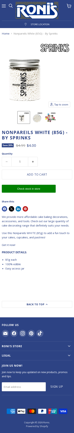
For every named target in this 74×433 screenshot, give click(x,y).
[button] (24, 117)
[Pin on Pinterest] (25, 209)
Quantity (7, 153)
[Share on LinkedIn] (18, 209)
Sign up (56, 387)
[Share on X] (11, 209)
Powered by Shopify (37, 426)
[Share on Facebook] (4, 209)
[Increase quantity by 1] (33, 162)
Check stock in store (28, 188)
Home (6, 33)
